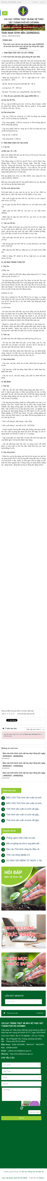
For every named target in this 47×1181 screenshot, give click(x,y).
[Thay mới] (21, 1108)
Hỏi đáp (35, 2)
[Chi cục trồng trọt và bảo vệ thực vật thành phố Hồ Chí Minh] (23, 11)
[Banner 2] (23, 888)
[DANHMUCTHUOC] (23, 969)
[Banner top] (23, 27)
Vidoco (41, 1178)
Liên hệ (42, 2)
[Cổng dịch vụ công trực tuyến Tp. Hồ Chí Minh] (23, 931)
